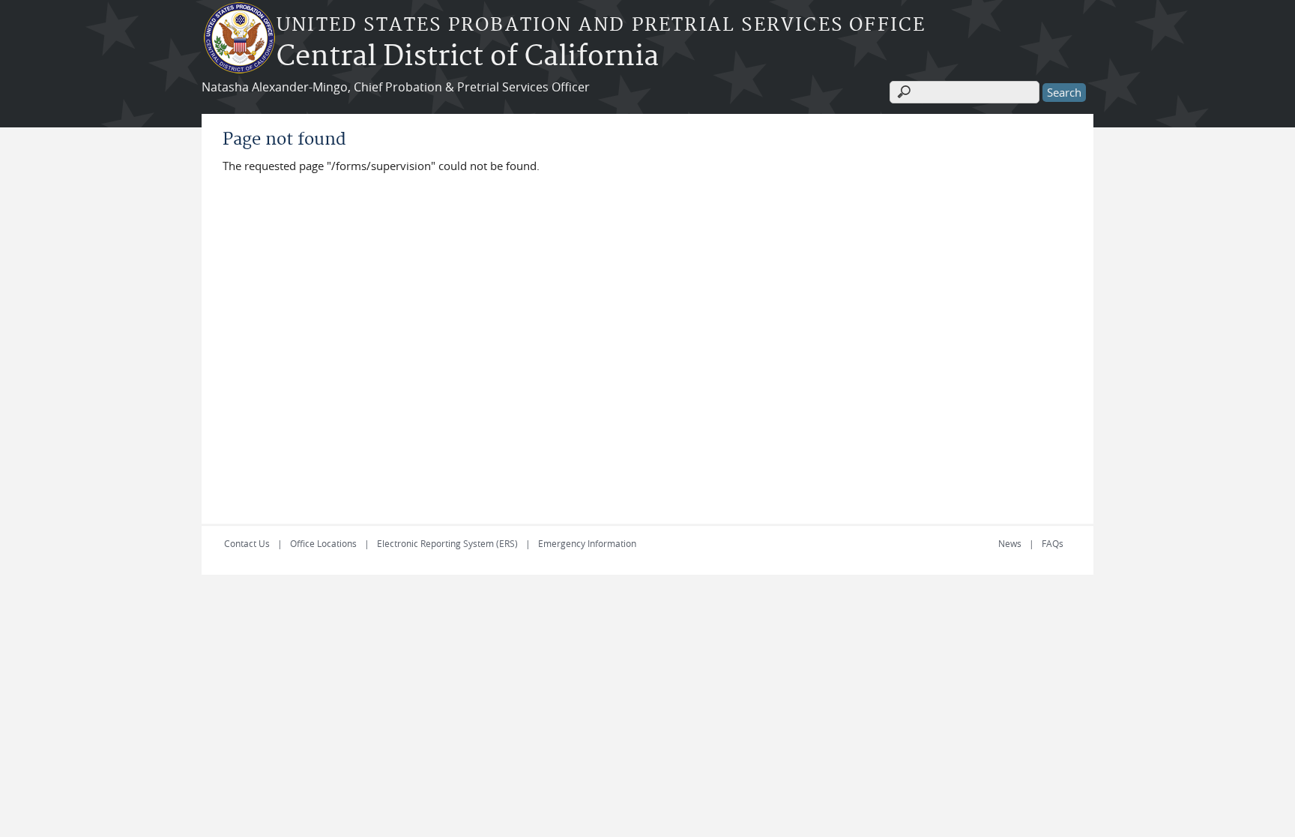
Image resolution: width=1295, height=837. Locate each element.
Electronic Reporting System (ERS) (447, 543)
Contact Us (247, 543)
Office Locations (323, 543)
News (1009, 543)
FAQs (1052, 543)
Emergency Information (587, 543)
